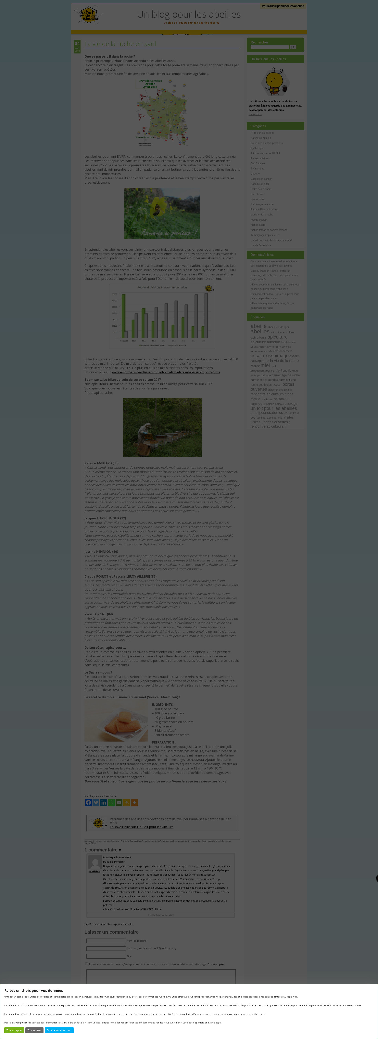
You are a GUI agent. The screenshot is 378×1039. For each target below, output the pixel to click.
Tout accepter (14, 1030)
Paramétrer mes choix (59, 1030)
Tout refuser (34, 1030)
